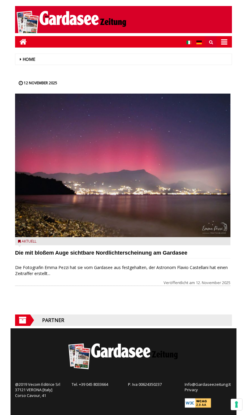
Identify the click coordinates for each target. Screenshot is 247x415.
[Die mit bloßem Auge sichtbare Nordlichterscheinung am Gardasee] (122, 165)
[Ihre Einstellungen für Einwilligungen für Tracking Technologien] (236, 404)
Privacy (191, 389)
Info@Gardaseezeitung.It (208, 384)
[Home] (21, 41)
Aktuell (29, 241)
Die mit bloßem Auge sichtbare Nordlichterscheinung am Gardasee (101, 253)
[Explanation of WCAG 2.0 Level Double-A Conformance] (198, 402)
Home (29, 59)
